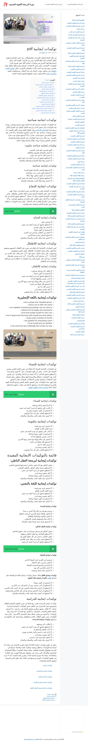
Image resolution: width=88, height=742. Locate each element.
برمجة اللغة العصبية (79, 92)
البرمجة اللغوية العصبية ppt (76, 53)
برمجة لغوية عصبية (79, 301)
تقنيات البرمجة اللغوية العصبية (75, 191)
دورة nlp (82, 257)
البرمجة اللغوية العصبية (78, 142)
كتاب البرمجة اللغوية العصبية (76, 298)
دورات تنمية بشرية (79, 81)
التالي (49, 578)
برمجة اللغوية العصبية (78, 317)
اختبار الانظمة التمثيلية (78, 278)
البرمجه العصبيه (80, 125)
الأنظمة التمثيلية (80, 254)
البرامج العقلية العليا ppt (77, 292)
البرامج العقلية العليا (79, 315)
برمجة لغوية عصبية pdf (77, 334)
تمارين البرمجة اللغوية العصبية (75, 248)
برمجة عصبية (81, 29)
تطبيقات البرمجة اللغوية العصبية (75, 128)
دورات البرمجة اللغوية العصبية (75, 75)
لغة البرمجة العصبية (79, 78)
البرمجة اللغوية (80, 147)
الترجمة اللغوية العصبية (78, 136)
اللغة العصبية (81, 320)
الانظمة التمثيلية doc (78, 210)
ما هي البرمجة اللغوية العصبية (76, 213)
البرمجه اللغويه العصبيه (78, 164)
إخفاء (47, 80)
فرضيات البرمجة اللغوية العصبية (75, 275)
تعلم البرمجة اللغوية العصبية (76, 158)
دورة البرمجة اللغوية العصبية (21, 4)
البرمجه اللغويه (80, 307)
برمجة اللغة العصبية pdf (77, 175)
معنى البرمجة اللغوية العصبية (76, 23)
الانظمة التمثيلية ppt (78, 20)
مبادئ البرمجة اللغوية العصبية (76, 72)
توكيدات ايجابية (50, 73)
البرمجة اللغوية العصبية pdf (76, 304)
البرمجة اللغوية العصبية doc (76, 216)
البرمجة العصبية (80, 242)
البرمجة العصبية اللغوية (78, 69)
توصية (73, 731)
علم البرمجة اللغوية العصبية (76, 251)
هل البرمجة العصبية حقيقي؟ (76, 119)
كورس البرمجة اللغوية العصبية (54, 4)
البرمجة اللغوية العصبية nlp (76, 66)
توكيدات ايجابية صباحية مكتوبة (43, 682)
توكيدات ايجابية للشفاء (48, 698)
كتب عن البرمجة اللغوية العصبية (75, 286)
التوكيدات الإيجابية (42, 130)
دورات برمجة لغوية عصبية (77, 108)
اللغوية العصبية (80, 331)
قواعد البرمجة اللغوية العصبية (76, 183)
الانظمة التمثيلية (80, 122)
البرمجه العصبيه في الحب (77, 32)
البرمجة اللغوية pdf (79, 116)
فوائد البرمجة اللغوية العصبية (76, 139)
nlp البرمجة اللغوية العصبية (76, 323)
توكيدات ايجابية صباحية (45, 676)
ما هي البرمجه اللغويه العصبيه (76, 289)
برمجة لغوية (81, 161)
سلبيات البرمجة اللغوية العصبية (75, 105)
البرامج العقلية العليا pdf (77, 245)
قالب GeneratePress (30, 739)
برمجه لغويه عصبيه (79, 172)
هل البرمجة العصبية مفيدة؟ (76, 35)
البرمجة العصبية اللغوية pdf (76, 224)
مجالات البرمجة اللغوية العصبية (75, 89)
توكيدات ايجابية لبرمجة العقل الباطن (41, 688)
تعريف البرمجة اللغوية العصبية (75, 295)
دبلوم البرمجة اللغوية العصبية (76, 156)
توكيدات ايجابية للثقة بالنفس (38, 387)
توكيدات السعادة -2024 (48, 700)
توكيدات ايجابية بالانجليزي (44, 671)
